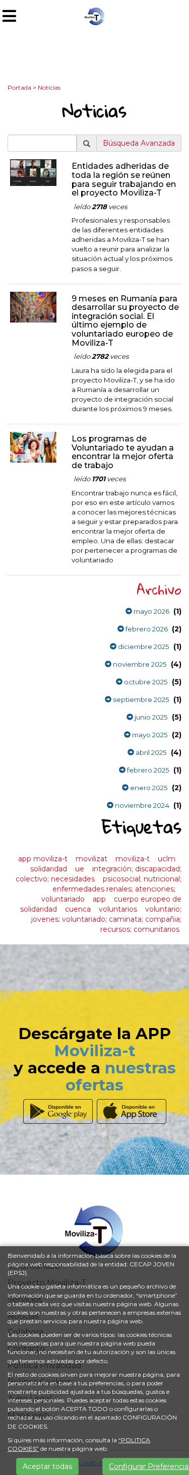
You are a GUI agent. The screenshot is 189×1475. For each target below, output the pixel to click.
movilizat (91, 858)
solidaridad (48, 868)
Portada (19, 87)
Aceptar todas (47, 1466)
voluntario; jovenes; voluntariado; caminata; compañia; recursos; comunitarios (106, 919)
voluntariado (63, 899)
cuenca (78, 909)
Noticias (49, 87)
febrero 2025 (147, 770)
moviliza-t (132, 858)
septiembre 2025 (140, 699)
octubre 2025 (145, 682)
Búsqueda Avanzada (139, 143)
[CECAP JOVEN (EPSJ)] (95, 15)
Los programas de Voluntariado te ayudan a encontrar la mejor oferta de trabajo (123, 452)
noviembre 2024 (141, 805)
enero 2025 (148, 788)
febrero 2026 (146, 629)
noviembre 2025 (139, 664)
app (99, 899)
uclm (166, 858)
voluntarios (118, 909)
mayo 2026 (150, 611)
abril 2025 (150, 752)
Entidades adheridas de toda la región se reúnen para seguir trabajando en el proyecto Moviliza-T (124, 179)
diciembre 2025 (142, 647)
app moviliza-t (43, 858)
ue (79, 868)
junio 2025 (150, 717)
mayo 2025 (149, 735)
